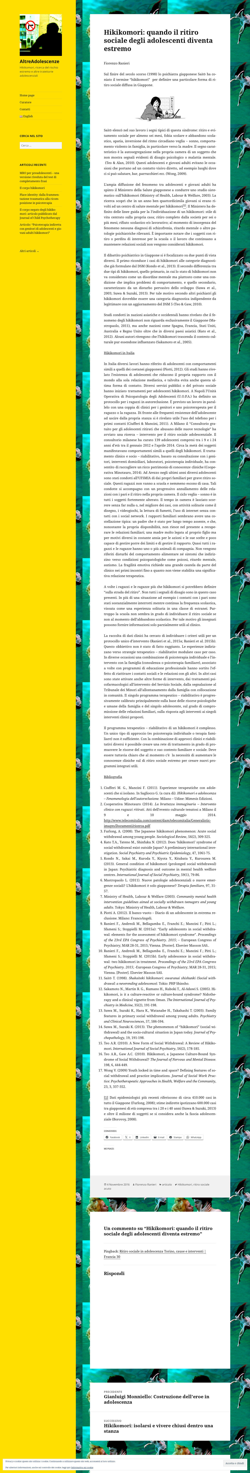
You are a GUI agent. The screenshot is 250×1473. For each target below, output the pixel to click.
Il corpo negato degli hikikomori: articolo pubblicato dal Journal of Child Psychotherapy (40, 214)
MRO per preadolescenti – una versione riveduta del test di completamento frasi (39, 177)
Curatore (25, 102)
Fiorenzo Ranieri (145, 1184)
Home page (27, 95)
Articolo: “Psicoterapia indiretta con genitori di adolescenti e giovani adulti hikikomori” (41, 229)
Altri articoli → (29, 251)
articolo (167, 1184)
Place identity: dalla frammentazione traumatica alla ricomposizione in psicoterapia (39, 199)
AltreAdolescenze (39, 61)
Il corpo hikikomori (32, 188)
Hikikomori (185, 1184)
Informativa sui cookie (82, 1467)
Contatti (25, 109)
